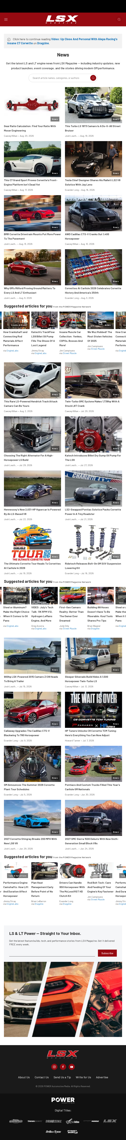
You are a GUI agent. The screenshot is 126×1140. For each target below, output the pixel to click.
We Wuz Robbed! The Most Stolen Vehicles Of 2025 (99, 336)
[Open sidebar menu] (6, 19)
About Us (24, 1077)
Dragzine (43, 43)
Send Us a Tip (62, 1077)
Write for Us (83, 1077)
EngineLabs (12, 350)
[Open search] (119, 19)
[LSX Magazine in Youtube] (72, 1067)
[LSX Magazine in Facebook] (63, 1067)
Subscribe (107, 953)
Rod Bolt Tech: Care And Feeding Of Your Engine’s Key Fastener (100, 887)
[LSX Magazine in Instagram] (54, 1067)
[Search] (93, 78)
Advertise (102, 1077)
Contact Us (42, 1077)
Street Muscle (69, 353)
